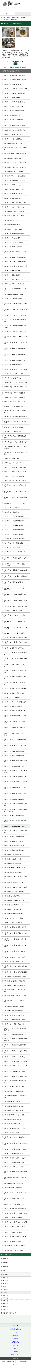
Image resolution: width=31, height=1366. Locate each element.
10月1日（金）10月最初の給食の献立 (14, 697)
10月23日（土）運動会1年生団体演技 (14, 538)
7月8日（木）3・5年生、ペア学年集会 (14, 985)
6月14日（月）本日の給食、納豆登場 (14, 1086)
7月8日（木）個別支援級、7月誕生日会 (14, 981)
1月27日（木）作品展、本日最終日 (13, 242)
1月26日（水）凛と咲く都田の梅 (13, 247)
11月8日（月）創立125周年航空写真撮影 (15, 467)
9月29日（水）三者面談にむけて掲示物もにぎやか (15, 722)
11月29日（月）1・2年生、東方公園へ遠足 (15, 382)
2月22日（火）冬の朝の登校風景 (13, 198)
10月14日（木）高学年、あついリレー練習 (15, 606)
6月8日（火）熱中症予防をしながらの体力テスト (15, 1096)
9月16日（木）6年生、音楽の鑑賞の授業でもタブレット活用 (15, 810)
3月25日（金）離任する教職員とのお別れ (15, 79)
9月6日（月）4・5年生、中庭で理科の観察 (15, 887)
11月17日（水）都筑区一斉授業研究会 (14, 427)
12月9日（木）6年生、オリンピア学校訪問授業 (15, 342)
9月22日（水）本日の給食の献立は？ (14, 756)
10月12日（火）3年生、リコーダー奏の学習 (15, 615)
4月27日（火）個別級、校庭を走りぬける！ (14, 1198)
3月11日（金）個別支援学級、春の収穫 (14, 125)
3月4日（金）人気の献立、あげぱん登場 (15, 162)
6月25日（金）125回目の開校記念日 (14, 1024)
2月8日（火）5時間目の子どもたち (13, 220)
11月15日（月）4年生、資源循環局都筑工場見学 (15, 436)
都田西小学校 (15, 1342)
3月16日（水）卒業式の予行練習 (13, 115)
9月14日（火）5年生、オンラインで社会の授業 (15, 831)
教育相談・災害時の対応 (9, 1313)
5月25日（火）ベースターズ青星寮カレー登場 (15, 1137)
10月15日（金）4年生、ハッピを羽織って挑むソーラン (15, 588)
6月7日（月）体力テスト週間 (12, 1101)
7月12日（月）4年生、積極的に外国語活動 (15, 972)
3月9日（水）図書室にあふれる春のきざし (15, 143)
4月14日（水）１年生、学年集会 (13, 1232)
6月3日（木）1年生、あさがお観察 (13, 1110)
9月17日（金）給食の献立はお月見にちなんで (15, 788)
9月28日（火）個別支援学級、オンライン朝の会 (15, 734)
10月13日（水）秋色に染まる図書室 (14, 610)
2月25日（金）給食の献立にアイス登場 (14, 180)
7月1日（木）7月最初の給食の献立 (13, 1010)
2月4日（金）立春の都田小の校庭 (13, 229)
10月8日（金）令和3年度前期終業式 (14, 648)
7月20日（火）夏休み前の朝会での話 (14, 922)
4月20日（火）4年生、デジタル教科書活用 (15, 1213)
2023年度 (5, 1286)
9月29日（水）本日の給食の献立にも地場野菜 (15, 716)
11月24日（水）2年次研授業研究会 (13, 406)
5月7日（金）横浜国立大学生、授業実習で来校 (15, 1178)
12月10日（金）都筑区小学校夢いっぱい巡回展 (15, 336)
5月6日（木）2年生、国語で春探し (13, 1187)
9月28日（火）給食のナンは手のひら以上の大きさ (15, 728)
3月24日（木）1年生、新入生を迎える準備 (15, 88)
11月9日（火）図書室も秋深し (12, 458)
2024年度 (5, 1283)
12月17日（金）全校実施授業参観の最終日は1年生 (15, 326)
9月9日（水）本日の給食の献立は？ (13, 863)
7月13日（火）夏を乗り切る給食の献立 (14, 957)
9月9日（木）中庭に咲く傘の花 (12, 859)
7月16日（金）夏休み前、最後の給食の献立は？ (15, 927)
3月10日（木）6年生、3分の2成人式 (14, 134)
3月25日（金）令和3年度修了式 (12, 84)
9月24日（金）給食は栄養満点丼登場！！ (15, 751)
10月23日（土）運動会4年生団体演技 (14, 525)
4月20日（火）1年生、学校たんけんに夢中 (15, 1222)
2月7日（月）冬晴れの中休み (12, 224)
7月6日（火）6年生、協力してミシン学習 (15, 995)
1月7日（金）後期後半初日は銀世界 (13, 294)
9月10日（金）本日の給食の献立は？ (14, 850)
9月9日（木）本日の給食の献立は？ (13, 854)
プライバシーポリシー (8, 1361)
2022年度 (5, 1289)
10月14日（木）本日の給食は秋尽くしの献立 (15, 600)
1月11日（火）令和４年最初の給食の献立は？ (15, 289)
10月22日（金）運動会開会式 (12, 547)
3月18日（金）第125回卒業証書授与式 (14, 93)
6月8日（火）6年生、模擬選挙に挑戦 (14, 1091)
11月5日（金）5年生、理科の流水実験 (14, 476)
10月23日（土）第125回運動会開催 (13, 543)
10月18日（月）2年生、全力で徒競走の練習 (15, 576)
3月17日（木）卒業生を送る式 (12, 97)
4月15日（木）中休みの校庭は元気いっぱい (15, 1227)
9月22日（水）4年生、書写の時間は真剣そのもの (15, 761)
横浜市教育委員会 (15, 1329)
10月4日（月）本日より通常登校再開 (14, 693)
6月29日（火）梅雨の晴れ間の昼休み (14, 1015)
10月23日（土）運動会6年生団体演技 (14, 516)
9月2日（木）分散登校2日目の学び (13, 905)
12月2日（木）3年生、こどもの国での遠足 (15, 369)
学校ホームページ (15, 1354)
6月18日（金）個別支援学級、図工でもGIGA (15, 1045)
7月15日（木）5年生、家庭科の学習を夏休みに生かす (15, 939)
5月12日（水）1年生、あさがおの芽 (14, 1167)
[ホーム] (15, 4)
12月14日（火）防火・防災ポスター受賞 (15, 331)
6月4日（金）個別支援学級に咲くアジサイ (15, 1106)
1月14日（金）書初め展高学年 (12, 270)
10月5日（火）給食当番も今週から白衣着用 (15, 677)
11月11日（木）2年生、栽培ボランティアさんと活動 (15, 447)
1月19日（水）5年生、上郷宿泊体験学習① (15, 266)
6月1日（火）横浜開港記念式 (12, 1123)
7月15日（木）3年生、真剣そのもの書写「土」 (15, 951)
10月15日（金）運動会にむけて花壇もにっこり (15, 594)
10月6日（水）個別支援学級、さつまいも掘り (15, 665)
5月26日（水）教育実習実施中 (12, 1132)
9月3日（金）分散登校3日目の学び (13, 896)
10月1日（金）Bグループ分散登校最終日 (15, 702)
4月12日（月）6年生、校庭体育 (12, 1241)
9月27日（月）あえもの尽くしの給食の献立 (15, 740)
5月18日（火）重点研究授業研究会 (13, 1153)
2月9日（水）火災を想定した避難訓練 (14, 211)
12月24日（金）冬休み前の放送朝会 (14, 298)
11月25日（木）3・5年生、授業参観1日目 (15, 397)
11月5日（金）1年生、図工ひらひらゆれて (15, 480)
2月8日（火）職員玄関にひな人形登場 (14, 216)
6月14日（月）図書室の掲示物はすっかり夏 (15, 1081)
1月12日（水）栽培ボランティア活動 (14, 279)
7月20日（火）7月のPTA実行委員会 (13, 918)
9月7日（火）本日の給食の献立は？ (13, 872)
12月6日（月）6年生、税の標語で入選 (14, 360)
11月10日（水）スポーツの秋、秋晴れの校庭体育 (15, 453)
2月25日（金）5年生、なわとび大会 (14, 185)
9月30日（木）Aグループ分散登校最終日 (15, 710)
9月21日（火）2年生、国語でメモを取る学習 (15, 781)
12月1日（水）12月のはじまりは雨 (13, 373)
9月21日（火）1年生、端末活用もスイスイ (15, 776)
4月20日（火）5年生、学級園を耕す (14, 1217)
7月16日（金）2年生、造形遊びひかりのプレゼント (15, 933)
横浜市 (15, 1348)
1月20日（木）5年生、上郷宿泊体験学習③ (15, 257)
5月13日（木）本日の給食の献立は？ (14, 1162)
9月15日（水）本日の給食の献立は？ (14, 815)
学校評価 (5, 1258)
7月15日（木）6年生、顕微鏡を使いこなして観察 (15, 945)
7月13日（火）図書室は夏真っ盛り (13, 961)
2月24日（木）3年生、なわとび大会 (14, 193)
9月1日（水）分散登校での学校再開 (13, 913)
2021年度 (23, 17)
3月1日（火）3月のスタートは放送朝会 (14, 176)
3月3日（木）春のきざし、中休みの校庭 (15, 167)
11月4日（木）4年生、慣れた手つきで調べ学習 (15, 485)
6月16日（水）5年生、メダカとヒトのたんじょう (15, 1066)
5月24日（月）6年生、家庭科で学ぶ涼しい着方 (15, 1143)
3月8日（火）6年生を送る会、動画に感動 (15, 154)
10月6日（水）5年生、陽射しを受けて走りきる (15, 671)
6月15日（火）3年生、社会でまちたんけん (15, 1076)
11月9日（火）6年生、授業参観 (12, 463)
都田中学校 (15, 1335)
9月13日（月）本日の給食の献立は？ (14, 837)
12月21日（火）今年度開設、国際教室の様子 (15, 309)
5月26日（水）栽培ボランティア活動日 (14, 1128)
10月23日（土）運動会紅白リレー (13, 512)
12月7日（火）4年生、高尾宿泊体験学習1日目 (15, 355)
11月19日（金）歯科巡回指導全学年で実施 (15, 416)
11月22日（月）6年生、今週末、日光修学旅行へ (15, 411)
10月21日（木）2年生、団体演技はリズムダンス (15, 552)
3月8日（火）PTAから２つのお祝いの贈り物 (15, 148)
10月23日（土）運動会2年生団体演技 (14, 534)
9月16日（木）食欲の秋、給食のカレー (14, 799)
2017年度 (5, 1303)
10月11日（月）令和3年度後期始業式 (14, 633)
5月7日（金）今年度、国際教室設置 (13, 1183)
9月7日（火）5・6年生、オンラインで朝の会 (15, 877)
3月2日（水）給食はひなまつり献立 (13, 171)
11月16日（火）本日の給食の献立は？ (14, 431)
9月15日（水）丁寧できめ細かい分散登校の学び (15, 821)
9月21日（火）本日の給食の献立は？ (14, 766)
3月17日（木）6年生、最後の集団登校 (14, 102)
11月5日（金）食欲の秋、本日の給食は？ (15, 472)
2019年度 (5, 1298)
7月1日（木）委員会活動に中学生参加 (14, 1006)
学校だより (6, 1270)
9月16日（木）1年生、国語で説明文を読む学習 (15, 804)
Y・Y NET (15, 1332)
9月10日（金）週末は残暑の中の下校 (14, 845)
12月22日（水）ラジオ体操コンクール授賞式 (15, 303)
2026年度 (5, 1278)
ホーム (8, 14)
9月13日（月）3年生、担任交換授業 (14, 841)
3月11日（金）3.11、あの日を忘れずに (14, 130)
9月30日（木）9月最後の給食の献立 (14, 706)
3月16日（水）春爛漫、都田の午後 (13, 106)
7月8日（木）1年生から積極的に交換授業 (15, 976)
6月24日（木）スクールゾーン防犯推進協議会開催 (15, 1029)
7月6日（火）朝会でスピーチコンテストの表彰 (15, 1000)
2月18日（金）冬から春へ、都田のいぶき (15, 202)
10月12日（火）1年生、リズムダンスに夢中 (15, 621)
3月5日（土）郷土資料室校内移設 (13, 158)
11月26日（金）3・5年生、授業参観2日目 (15, 393)
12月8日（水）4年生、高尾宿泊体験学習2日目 (15, 349)
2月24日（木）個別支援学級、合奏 (13, 189)
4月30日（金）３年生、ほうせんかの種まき (15, 1192)
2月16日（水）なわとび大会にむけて (14, 207)
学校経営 (5, 1266)
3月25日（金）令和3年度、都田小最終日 (15, 75)
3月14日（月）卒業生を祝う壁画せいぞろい (15, 120)
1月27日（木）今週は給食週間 (12, 238)
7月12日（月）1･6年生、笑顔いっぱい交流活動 (15, 966)
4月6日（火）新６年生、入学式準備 (13, 1250)
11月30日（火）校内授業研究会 (12, 378)
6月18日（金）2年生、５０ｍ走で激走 (14, 1057)
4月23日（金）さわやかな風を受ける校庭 (15, 1208)
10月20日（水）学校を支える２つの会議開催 (15, 558)
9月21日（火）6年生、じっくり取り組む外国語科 (15, 771)
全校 (15, 63)
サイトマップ (15, 1364)
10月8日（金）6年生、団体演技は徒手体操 (15, 637)
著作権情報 (23, 1361)
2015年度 (5, 1309)
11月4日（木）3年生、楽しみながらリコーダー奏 (15, 491)
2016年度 (5, 1306)
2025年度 (5, 1280)
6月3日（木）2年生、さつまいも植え (14, 1115)
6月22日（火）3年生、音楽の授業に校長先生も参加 (15, 1039)
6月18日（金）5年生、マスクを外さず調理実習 (15, 1051)
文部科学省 (15, 1351)
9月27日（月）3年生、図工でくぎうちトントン (15, 746)
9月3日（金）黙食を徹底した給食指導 (14, 891)
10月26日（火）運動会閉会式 (12, 507)
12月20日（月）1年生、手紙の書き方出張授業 (15, 320)
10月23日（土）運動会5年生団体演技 (14, 521)
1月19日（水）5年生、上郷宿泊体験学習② (15, 261)
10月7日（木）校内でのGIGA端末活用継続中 (15, 659)
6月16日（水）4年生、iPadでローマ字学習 (15, 1061)
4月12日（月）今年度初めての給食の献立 (15, 1237)
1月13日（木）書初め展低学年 (12, 275)
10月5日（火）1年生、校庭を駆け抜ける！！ (14, 683)
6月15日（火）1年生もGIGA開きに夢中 (14, 1072)
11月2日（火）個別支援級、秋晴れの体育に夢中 (15, 497)
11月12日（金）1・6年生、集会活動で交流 (15, 442)
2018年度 (5, 1301)
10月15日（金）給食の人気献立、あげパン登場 (15, 582)
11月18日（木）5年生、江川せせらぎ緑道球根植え (15, 421)
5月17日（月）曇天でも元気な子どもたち (15, 1158)
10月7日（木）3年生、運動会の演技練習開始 (15, 653)
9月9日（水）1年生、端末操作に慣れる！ (15, 868)
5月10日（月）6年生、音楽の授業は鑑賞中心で (15, 1172)
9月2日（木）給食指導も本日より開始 (14, 900)
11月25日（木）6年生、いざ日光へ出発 (14, 401)
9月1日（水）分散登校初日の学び (13, 909)
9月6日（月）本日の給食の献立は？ (13, 882)
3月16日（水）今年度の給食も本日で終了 (15, 110)
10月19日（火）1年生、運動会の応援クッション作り (15, 564)
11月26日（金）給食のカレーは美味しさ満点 (15, 387)
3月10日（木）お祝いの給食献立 (13, 139)
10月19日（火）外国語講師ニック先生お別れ (15, 570)
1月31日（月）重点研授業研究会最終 (14, 233)
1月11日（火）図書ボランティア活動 (14, 284)
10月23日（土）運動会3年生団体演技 (14, 529)
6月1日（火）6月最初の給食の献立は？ (14, 1119)
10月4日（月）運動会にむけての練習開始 (15, 688)
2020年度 (5, 1295)
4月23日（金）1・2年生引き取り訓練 (14, 1204)
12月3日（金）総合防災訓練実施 (13, 364)
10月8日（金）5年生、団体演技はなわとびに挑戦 (15, 642)
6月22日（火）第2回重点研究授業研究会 (15, 1034)
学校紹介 (5, 1262)
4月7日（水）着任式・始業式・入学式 (14, 1245)
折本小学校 (15, 1339)
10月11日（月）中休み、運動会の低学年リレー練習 (15, 627)
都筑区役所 (15, 1345)
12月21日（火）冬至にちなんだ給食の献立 (15, 315)
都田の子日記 (15, 17)
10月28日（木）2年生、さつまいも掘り (14, 503)
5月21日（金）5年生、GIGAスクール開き (15, 1149)
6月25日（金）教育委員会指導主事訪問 (14, 1019)
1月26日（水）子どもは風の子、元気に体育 (15, 252)
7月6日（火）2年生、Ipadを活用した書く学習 (15, 990)
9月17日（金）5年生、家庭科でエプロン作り (15, 794)
